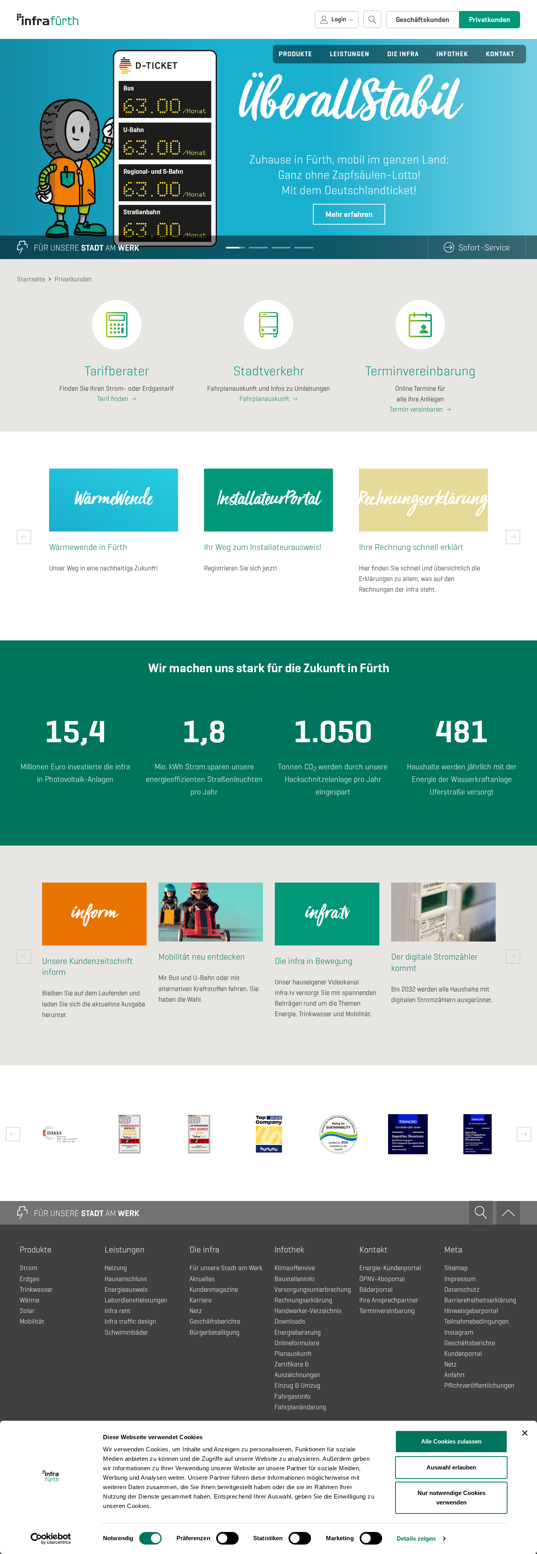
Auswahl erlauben (451, 1467)
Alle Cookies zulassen (451, 1441)
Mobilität (32, 1321)
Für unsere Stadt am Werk (226, 1268)
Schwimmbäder (126, 1332)
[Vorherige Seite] (24, 537)
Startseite (31, 279)
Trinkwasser (36, 1289)
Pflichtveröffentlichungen (479, 1385)
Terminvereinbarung (387, 1311)
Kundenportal (463, 1354)
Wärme (29, 1300)
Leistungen (350, 54)
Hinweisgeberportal (471, 1311)
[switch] (227, 1538)
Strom (28, 1268)
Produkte (295, 54)
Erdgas (29, 1279)
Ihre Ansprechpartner (388, 1300)
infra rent (118, 1311)
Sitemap (456, 1268)
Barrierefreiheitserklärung (480, 1300)
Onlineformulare (296, 1343)
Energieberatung (297, 1332)
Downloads (289, 1321)
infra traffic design (130, 1321)
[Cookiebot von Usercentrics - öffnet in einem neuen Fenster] (51, 1539)
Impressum (460, 1279)
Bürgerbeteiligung (214, 1332)
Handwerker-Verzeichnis (308, 1311)
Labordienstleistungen (136, 1300)
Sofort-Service (484, 247)
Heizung (116, 1268)
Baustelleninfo (294, 1279)
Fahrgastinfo (292, 1396)
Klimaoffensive (294, 1268)
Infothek (452, 54)
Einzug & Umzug (297, 1385)
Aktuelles (202, 1279)
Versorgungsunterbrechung (312, 1289)
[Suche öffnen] (372, 19)
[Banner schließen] (525, 1433)
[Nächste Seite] (513, 537)
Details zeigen (416, 1538)
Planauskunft (293, 1354)
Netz (195, 1311)
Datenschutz (462, 1289)
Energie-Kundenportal (390, 1268)
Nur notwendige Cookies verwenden (451, 1498)
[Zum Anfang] (508, 1213)
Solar (27, 1311)
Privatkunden (489, 19)
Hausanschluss (126, 1279)
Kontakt (500, 54)
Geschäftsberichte (214, 1321)
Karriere (200, 1300)
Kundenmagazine (213, 1289)
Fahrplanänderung (300, 1407)
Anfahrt (454, 1375)
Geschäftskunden (422, 19)
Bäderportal (376, 1289)
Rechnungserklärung (303, 1300)
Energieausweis (126, 1289)
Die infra (403, 54)
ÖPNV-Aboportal (382, 1279)
